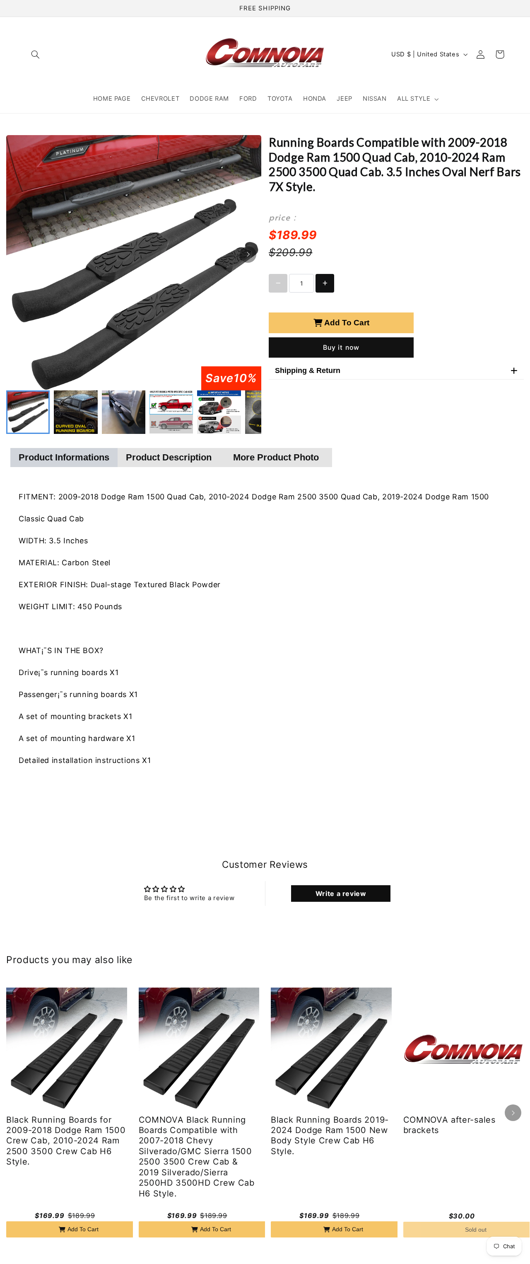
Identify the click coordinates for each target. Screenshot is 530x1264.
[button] (35, 54)
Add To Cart (346, 322)
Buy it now (341, 347)
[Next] (248, 254)
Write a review (341, 893)
